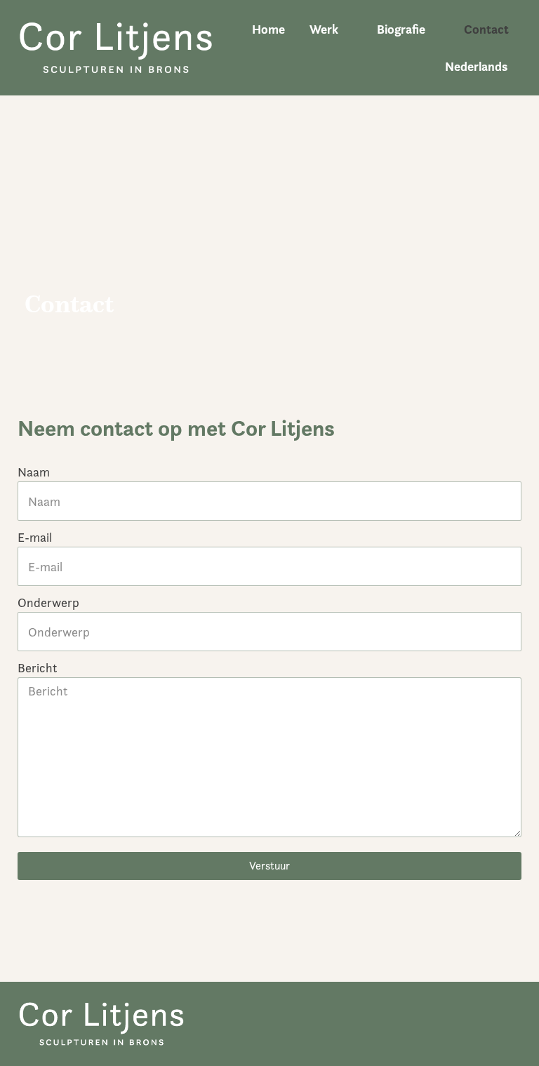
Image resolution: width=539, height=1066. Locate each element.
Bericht (37, 667)
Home (268, 29)
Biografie (401, 29)
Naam (34, 472)
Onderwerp (48, 602)
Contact (486, 29)
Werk (324, 29)
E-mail (35, 537)
